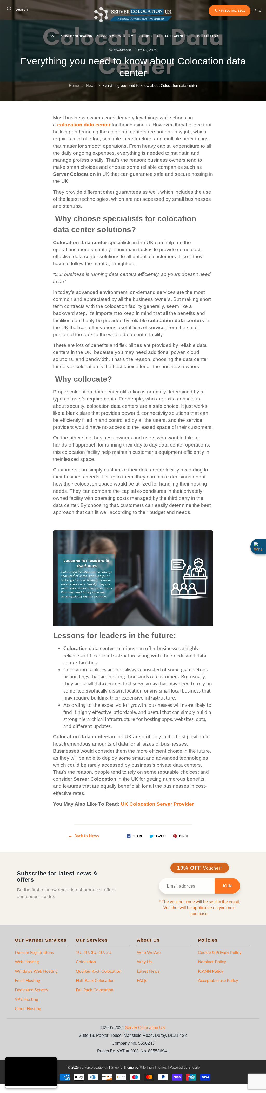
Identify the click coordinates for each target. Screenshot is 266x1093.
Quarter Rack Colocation (98, 970)
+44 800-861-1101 (231, 10)
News (90, 85)
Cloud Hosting (28, 1008)
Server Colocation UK (145, 1027)
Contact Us (207, 36)
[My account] (254, 9)
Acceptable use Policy (218, 980)
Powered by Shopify (185, 1067)
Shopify (116, 1067)
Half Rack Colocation (95, 980)
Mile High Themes (153, 1067)
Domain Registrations (34, 952)
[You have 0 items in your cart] (259, 9)
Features (145, 36)
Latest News (148, 970)
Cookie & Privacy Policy (219, 952)
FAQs (142, 980)
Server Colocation (76, 36)
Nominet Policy (212, 961)
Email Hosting (27, 980)
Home (51, 36)
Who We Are (149, 952)
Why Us (124, 36)
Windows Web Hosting (36, 970)
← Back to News (83, 835)
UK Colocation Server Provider (157, 804)
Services (104, 36)
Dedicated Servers (31, 989)
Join (227, 886)
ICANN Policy (210, 970)
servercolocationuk (94, 1067)
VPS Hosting (26, 999)
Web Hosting (27, 961)
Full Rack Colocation (94, 989)
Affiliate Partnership (174, 36)
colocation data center (83, 124)
